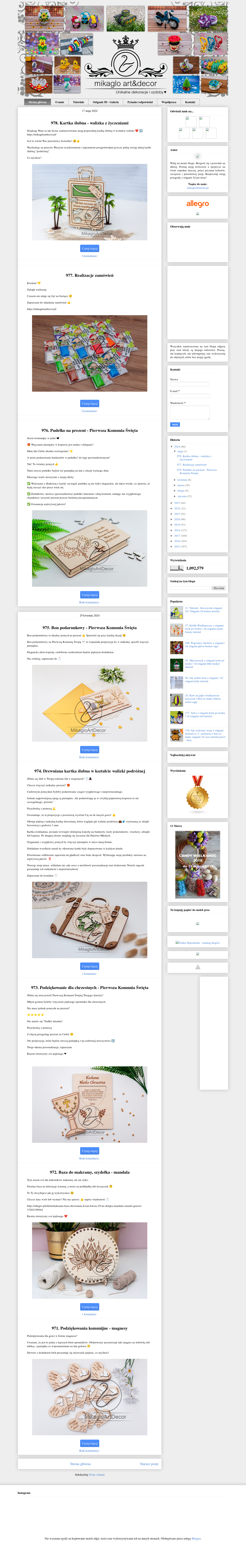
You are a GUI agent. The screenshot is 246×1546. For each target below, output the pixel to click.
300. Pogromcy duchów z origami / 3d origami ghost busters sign (205, 644)
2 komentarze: (89, 411)
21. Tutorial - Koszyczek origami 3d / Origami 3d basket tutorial (203, 609)
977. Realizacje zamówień (89, 275)
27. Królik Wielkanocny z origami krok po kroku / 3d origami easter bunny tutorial (204, 629)
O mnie (59, 102)
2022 (177, 508)
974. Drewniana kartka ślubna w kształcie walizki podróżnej (89, 771)
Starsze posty (149, 1463)
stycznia (182, 496)
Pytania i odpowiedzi (140, 102)
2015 (177, 546)
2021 (177, 514)
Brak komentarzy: (89, 602)
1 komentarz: (89, 973)
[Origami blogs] (197, 813)
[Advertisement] (217, 1032)
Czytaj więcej (89, 248)
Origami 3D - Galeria (106, 102)
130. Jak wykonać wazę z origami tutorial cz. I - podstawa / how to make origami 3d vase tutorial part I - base (205, 735)
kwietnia (183, 479)
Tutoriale (78, 102)
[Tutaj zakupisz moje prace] (197, 968)
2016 (177, 541)
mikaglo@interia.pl (198, 188)
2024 (177, 446)
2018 (177, 530)
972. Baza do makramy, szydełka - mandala (90, 1172)
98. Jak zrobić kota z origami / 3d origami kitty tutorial (204, 679)
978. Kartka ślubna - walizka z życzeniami (90, 123)
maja (181, 451)
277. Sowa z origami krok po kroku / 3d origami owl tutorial (205, 714)
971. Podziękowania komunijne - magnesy (90, 1328)
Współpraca (169, 102)
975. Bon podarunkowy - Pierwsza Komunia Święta (90, 627)
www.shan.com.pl (198, 927)
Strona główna (37, 102)
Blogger (196, 1538)
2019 (177, 524)
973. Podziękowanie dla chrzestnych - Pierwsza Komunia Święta (89, 987)
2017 (177, 535)
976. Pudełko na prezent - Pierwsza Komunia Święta (90, 430)
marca (181, 485)
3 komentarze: (89, 256)
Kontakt (190, 102)
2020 (177, 519)
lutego (181, 490)
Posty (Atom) (97, 1474)
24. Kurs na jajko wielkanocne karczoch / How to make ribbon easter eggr (203, 698)
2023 (177, 503)
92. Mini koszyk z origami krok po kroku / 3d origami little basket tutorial (204, 664)
